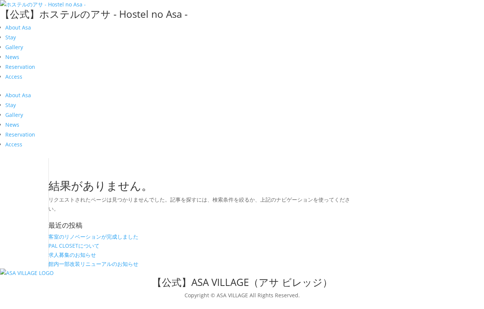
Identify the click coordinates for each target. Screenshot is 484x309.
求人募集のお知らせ (72, 254)
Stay (10, 37)
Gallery (14, 47)
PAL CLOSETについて (73, 245)
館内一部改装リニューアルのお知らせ (93, 263)
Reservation (20, 66)
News (12, 57)
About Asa (18, 27)
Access (13, 76)
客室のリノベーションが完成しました (93, 236)
